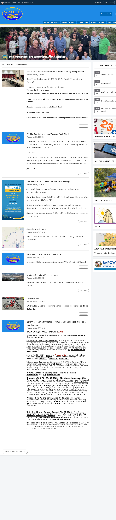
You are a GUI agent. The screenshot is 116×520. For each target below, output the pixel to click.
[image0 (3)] (43, 56)
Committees (83, 22)
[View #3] (68, 359)
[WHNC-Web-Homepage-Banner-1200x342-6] (69, 56)
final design (56, 364)
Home (46, 22)
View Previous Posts (15, 452)
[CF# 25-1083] (59, 378)
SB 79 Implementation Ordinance (52, 398)
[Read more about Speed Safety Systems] (13, 247)
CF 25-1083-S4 (81, 382)
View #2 (53, 359)
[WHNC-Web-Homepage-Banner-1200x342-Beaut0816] (53, 56)
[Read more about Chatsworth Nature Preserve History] (13, 280)
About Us (55, 22)
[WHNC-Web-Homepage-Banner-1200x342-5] (72, 56)
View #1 (43, 359)
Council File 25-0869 (62, 412)
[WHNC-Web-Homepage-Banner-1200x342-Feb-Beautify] (59, 56)
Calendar (106, 14)
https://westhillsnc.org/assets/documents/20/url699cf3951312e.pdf (56, 262)
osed (33, 398)
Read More (83, 126)
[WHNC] (62, 56)
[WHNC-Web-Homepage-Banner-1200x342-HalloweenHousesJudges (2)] (50, 56)
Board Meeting (106, 83)
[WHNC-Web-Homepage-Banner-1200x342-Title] (47, 56)
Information (32, 375)
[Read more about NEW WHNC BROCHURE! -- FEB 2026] (13, 264)
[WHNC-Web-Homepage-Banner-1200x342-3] (56, 56)
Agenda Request (98, 22)
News (64, 22)
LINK (60, 332)
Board (72, 22)
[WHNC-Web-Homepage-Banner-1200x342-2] (66, 56)
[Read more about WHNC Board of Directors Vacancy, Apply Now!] (13, 144)
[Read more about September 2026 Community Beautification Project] (13, 219)
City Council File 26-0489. (60, 419)
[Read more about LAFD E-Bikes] (13, 309)
